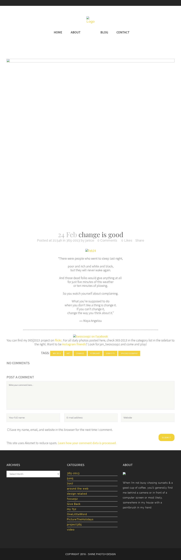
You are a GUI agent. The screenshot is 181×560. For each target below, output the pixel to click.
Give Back (73, 504)
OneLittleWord (77, 514)
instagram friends (74, 344)
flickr (58, 340)
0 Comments (107, 240)
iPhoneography (129, 353)
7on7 (70, 483)
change (80, 353)
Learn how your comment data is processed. (87, 443)
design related (77, 493)
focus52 (72, 498)
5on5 (70, 478)
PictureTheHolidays (80, 519)
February (95, 353)
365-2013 (73, 240)
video (71, 529)
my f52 (71, 509)
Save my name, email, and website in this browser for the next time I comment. (61, 430)
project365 (74, 524)
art (68, 353)
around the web (78, 488)
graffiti (110, 353)
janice (89, 240)
